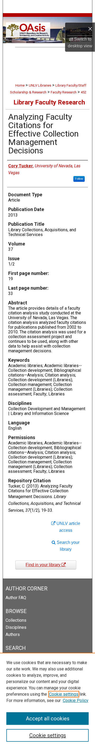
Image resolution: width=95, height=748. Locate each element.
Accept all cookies (47, 718)
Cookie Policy (75, 700)
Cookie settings (63, 694)
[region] (47, 700)
